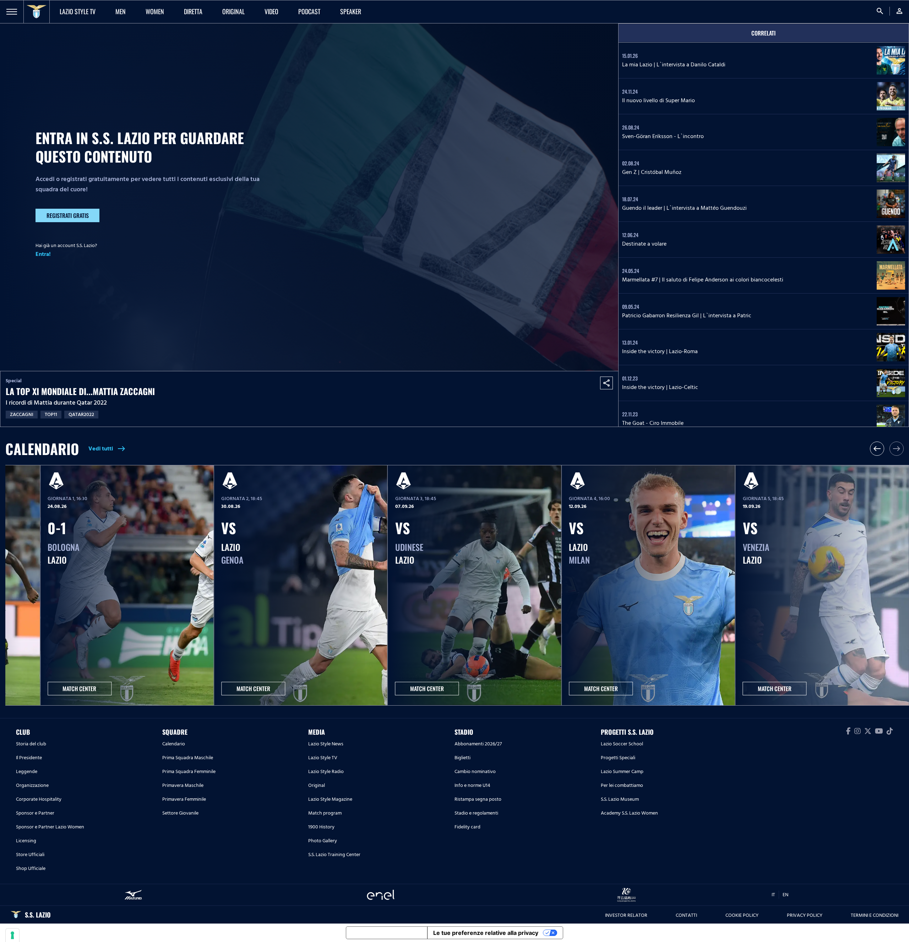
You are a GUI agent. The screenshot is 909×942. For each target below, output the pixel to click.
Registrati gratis (68, 215)
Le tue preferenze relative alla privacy (485, 932)
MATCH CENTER (79, 688)
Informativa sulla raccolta (386, 932)
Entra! (43, 254)
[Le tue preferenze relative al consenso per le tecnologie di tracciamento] (12, 935)
